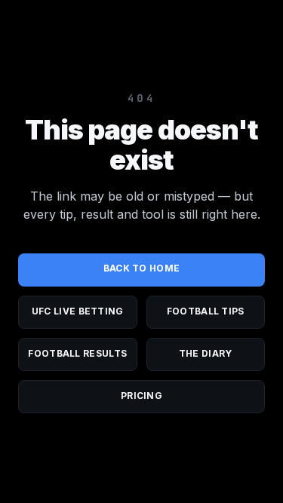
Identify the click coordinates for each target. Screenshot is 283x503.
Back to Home (141, 268)
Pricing (141, 395)
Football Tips (206, 311)
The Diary (205, 353)
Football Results (77, 353)
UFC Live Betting (78, 311)
